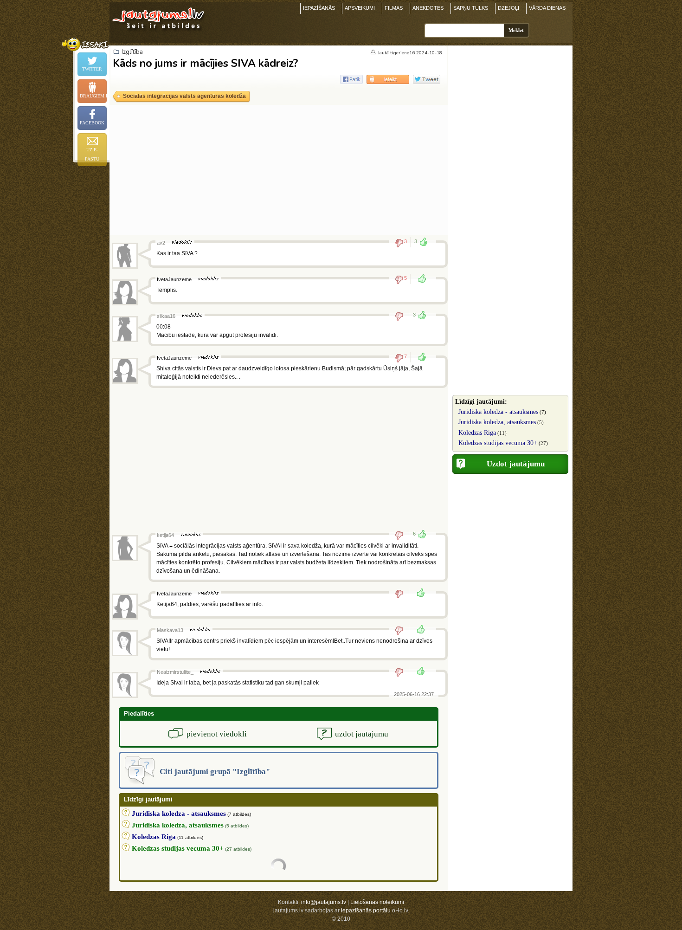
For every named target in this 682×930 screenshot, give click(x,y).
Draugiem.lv (93, 95)
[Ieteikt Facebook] (351, 79)
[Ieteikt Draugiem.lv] (388, 79)
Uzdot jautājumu (516, 463)
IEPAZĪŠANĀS (319, 8)
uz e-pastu (92, 154)
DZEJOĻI (508, 8)
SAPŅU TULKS (470, 8)
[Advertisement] (278, 170)
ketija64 (165, 535)
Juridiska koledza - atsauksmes (498, 411)
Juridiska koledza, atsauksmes (497, 422)
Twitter (92, 68)
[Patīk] (419, 279)
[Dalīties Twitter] (426, 79)
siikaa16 (166, 316)
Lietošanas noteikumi (377, 902)
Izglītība (132, 52)
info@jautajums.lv (323, 902)
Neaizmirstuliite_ (175, 672)
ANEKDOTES (428, 8)
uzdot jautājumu (361, 734)
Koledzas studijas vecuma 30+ (497, 442)
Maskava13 (170, 630)
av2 (161, 242)
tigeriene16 (402, 53)
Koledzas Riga (477, 432)
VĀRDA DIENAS (547, 8)
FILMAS (394, 8)
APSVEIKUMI (360, 8)
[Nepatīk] (402, 316)
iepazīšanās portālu (366, 910)
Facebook (92, 122)
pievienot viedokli (217, 734)
